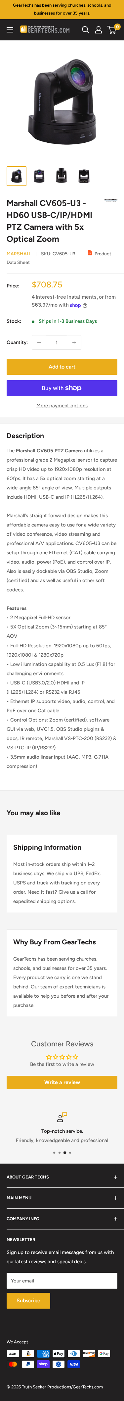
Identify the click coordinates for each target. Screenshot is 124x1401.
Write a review (62, 1082)
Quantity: (17, 342)
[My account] (98, 29)
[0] (112, 30)
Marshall (19, 254)
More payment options (62, 406)
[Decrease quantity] (39, 342)
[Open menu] (10, 29)
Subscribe (28, 1300)
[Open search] (85, 29)
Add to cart (62, 367)
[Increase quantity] (74, 342)
